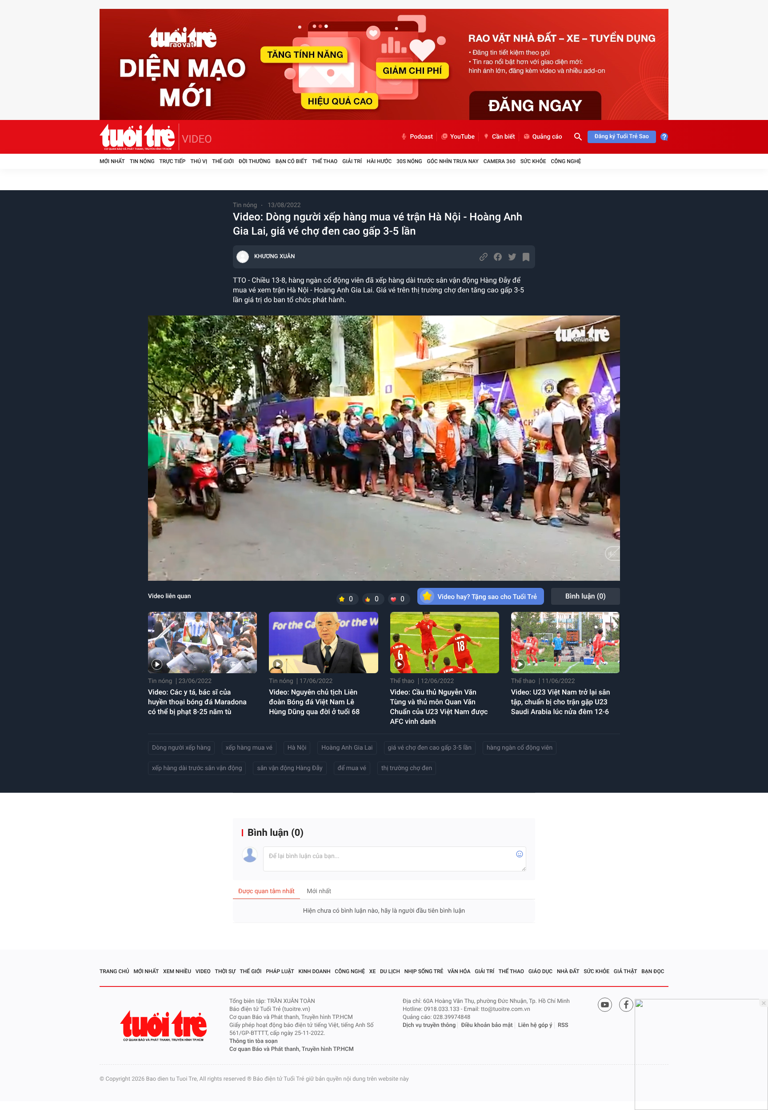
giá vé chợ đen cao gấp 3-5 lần (430, 747)
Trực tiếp (173, 161)
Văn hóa (459, 971)
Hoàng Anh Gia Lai (346, 747)
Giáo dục (540, 971)
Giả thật (625, 971)
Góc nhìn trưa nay (453, 161)
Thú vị (198, 161)
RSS (563, 1025)
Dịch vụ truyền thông (429, 1025)
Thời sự (225, 971)
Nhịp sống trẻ (424, 971)
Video (203, 971)
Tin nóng (142, 161)
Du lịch (390, 971)
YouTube (462, 136)
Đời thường (255, 161)
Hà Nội (297, 747)
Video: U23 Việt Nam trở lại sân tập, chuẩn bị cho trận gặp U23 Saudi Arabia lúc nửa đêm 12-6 (560, 702)
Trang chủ (114, 971)
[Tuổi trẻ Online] (164, 1026)
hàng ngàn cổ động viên (519, 747)
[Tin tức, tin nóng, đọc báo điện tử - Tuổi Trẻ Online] (139, 137)
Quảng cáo (547, 136)
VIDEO (197, 139)
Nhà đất (568, 971)
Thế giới (223, 161)
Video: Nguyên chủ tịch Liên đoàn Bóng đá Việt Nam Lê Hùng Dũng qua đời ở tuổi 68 (314, 702)
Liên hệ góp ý (535, 1025)
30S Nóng (409, 161)
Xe (372, 971)
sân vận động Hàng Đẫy (289, 768)
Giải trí (352, 161)
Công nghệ (566, 161)
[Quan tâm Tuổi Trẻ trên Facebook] (626, 1005)
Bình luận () (585, 596)
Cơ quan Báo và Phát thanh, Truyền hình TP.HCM (291, 1049)
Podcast (421, 136)
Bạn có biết (291, 161)
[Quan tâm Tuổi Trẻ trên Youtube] (605, 1005)
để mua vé (352, 768)
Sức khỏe (533, 161)
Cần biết (503, 136)
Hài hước (379, 161)
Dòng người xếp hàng (181, 747)
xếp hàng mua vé (249, 747)
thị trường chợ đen (406, 768)
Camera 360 (500, 161)
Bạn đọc (652, 971)
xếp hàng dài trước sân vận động (197, 768)
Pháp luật (280, 971)
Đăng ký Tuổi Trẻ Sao (622, 136)
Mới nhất (112, 161)
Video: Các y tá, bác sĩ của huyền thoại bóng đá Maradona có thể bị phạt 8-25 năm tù (197, 702)
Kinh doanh (315, 971)
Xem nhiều (177, 971)
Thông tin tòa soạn (253, 1041)
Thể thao (324, 161)
